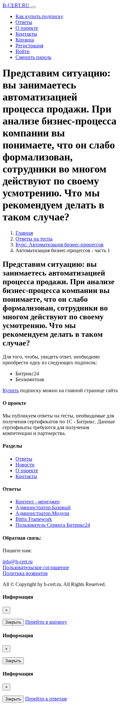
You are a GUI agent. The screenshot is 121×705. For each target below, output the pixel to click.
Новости (25, 464)
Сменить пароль (33, 57)
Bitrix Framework (33, 519)
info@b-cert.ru (18, 561)
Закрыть (13, 622)
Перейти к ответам (46, 698)
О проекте (26, 28)
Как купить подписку (39, 16)
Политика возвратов (25, 573)
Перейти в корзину (46, 622)
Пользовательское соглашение (36, 567)
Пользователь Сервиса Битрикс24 (52, 525)
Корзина (24, 39)
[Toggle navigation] (33, 7)
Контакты (26, 34)
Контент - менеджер (37, 501)
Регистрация (29, 45)
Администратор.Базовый (43, 507)
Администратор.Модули (42, 513)
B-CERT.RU (17, 5)
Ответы (23, 22)
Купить (11, 390)
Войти (22, 51)
